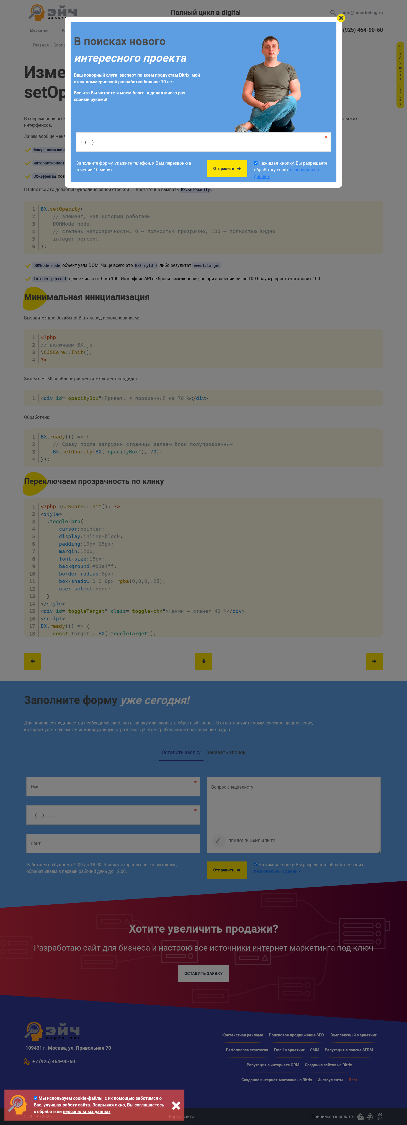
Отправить (224, 168)
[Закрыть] (341, 18)
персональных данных (86, 1111)
